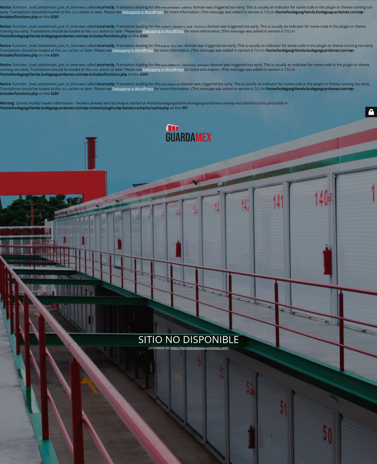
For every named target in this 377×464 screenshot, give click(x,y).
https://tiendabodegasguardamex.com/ (199, 348)
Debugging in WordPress (142, 12)
